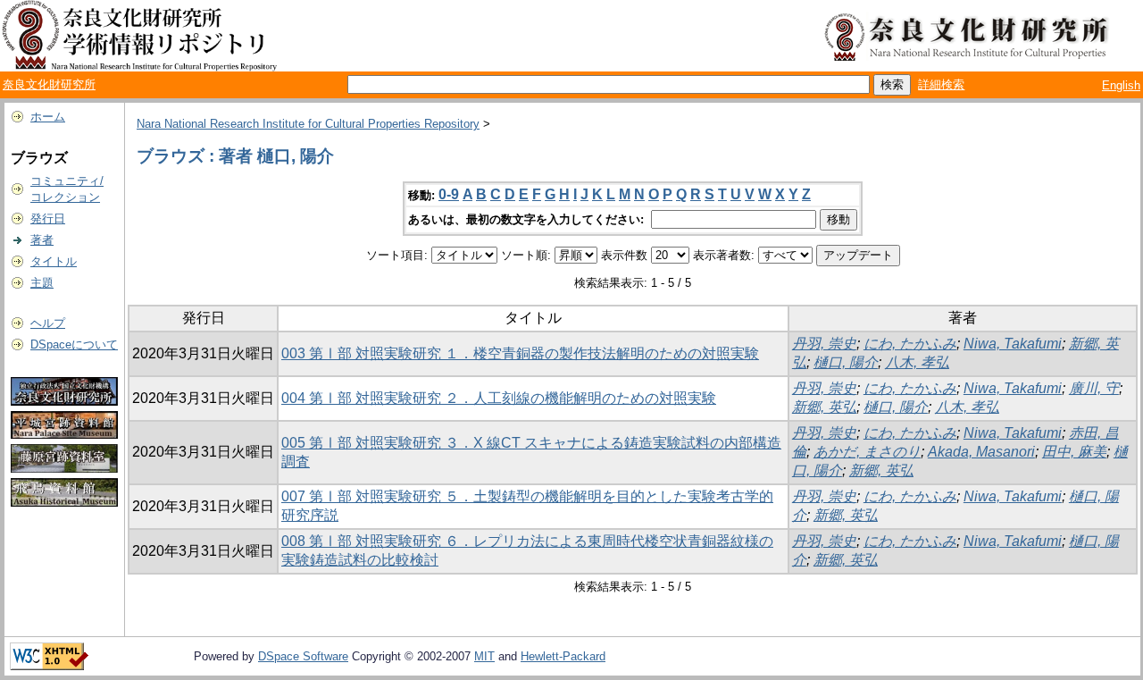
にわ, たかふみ (910, 343)
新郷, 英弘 (824, 407)
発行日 (47, 218)
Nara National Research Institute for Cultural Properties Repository (308, 123)
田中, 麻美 (1074, 451)
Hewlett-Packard (563, 656)
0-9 (448, 194)
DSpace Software (303, 656)
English (1121, 85)
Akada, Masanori (981, 451)
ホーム (47, 116)
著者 (42, 240)
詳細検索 (941, 84)
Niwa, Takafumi (1013, 343)
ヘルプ (47, 323)
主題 (42, 283)
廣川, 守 (1094, 388)
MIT (484, 656)
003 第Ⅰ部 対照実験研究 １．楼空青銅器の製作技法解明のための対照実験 (520, 353)
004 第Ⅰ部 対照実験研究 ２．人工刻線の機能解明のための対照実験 (498, 398)
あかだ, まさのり (867, 451)
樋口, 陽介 (845, 362)
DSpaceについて (74, 344)
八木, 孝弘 (917, 362)
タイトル (53, 261)
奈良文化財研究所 (49, 84)
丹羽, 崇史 (824, 343)
